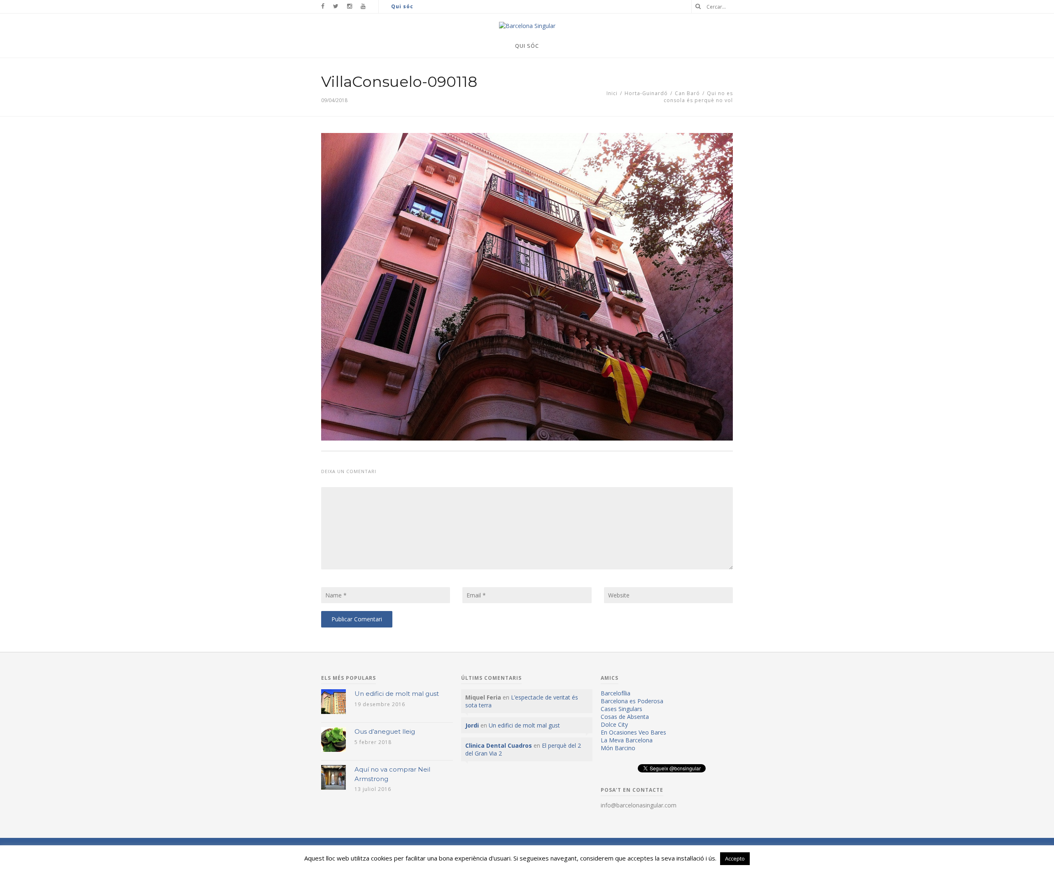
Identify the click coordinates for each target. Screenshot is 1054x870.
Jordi (472, 725)
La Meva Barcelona (627, 740)
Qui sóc (402, 6)
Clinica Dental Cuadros (498, 745)
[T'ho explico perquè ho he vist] (527, 26)
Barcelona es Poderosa (632, 701)
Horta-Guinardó (646, 93)
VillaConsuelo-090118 (399, 81)
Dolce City (614, 724)
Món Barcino (618, 748)
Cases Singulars (621, 709)
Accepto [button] (735, 858)
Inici (612, 93)
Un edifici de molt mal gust (396, 693)
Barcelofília (615, 693)
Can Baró (687, 93)
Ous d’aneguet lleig (384, 731)
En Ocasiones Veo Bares (633, 732)
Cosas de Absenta (625, 717)
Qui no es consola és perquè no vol (698, 97)
